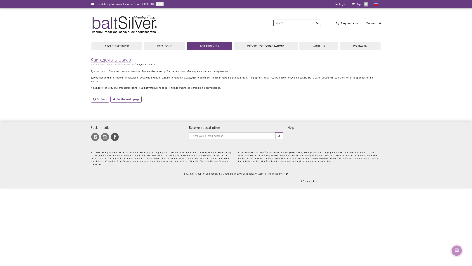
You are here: (98, 64)
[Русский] (376, 4)
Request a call (349, 23)
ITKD (285, 173)
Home (110, 64)
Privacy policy (310, 181)
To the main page (127, 99)
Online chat (373, 23)
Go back (101, 99)
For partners (123, 64)
